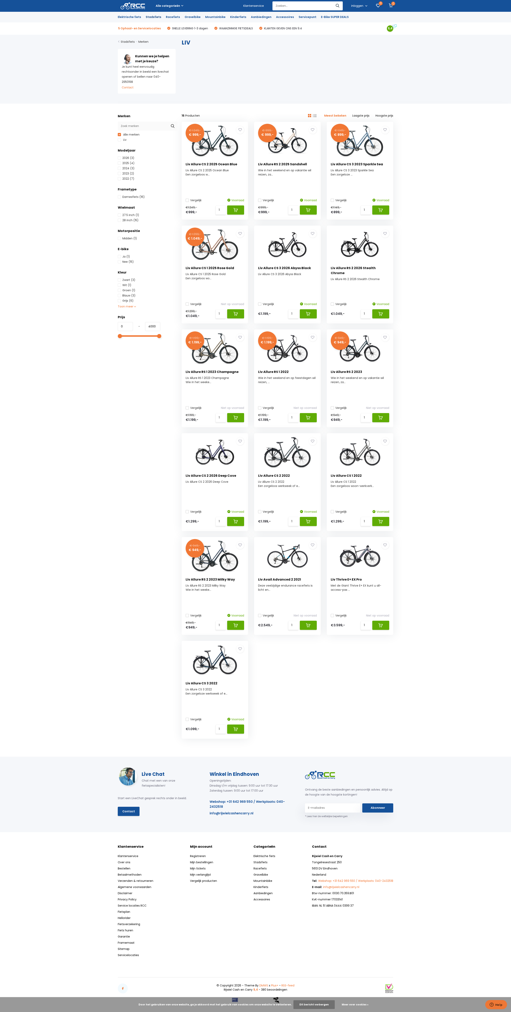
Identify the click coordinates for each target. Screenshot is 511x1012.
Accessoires (285, 17)
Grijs (128, 301)
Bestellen (124, 868)
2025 (128, 163)
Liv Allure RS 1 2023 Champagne (212, 372)
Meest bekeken (335, 116)
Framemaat (126, 943)
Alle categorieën (168, 6)
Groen (128, 290)
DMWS (263, 985)
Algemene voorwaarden (134, 887)
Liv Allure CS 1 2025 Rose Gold (210, 268)
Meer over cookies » (355, 1004)
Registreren (198, 856)
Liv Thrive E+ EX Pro (346, 579)
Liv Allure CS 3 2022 (201, 683)
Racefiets (173, 17)
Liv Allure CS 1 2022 (346, 475)
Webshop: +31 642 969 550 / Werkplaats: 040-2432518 (247, 804)
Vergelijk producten (203, 881)
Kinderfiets (238, 17)
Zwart (128, 280)
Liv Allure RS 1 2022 (273, 372)
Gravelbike (193, 17)
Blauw (129, 295)
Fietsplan (124, 912)
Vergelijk (196, 200)
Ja (126, 257)
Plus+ (274, 985)
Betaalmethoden (130, 875)
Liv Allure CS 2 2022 (274, 475)
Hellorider (124, 918)
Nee (128, 262)
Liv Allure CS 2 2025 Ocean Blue (211, 164)
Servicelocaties (128, 955)
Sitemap (124, 949)
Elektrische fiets (129, 17)
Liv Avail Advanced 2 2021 (279, 579)
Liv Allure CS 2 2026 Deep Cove (211, 475)
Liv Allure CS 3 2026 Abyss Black (284, 268)
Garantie (124, 937)
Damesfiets (133, 197)
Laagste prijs (360, 116)
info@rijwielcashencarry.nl (231, 813)
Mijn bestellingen (201, 862)
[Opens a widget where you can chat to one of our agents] (496, 1005)
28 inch (130, 220)
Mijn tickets (198, 868)
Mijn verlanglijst (200, 875)
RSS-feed (287, 985)
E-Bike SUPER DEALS (335, 17)
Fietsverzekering (129, 924)
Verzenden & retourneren (135, 881)
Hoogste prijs (384, 116)
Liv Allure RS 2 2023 (346, 372)
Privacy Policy (127, 899)
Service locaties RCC (132, 906)
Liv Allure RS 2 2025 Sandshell (282, 164)
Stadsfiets (153, 17)
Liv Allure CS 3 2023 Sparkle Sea (357, 164)
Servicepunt (307, 17)
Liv (124, 140)
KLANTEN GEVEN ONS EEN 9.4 (282, 28)
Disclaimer (125, 893)
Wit (126, 285)
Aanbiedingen (261, 17)
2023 (128, 173)
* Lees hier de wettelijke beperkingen (326, 816)
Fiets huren (125, 930)
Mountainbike (215, 17)
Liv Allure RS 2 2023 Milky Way (210, 579)
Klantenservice (253, 6)
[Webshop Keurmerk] (389, 988)
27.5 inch (130, 215)
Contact (128, 87)
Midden (129, 238)
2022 (128, 179)
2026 (128, 158)
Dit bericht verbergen (314, 1004)
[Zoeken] (338, 5)
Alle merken (131, 135)
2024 (128, 168)
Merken (143, 42)
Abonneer (378, 808)
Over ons (124, 862)
